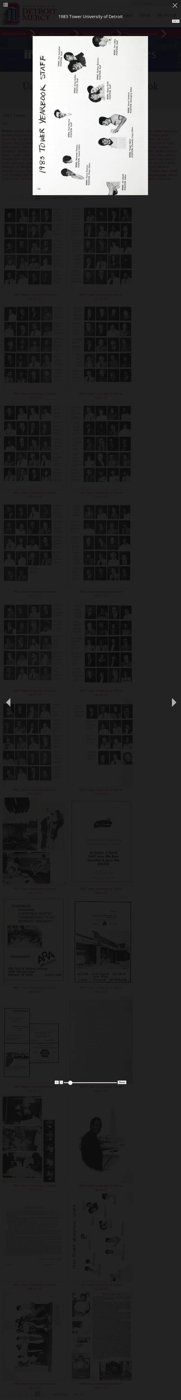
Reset (122, 1082)
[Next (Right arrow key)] (173, 700)
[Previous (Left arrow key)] (8, 700)
